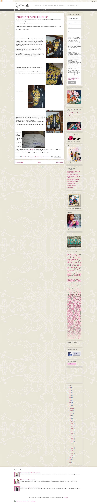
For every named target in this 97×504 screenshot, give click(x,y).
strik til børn (79, 336)
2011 (70, 403)
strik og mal (73, 285)
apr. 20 (72, 433)
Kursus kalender (48, 9)
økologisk (78, 338)
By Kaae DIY (70, 290)
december (72, 406)
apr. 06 (72, 450)
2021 (70, 387)
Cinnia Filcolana (77, 302)
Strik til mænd (74, 317)
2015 (70, 397)
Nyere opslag (19, 162)
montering (73, 335)
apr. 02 (72, 453)
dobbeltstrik (71, 332)
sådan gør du (76, 264)
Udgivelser (32, 9)
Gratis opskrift (73, 297)
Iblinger (77, 279)
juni (70, 416)
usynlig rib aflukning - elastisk (73, 179)
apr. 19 (72, 434)
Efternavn (70, 31)
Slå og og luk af (76, 304)
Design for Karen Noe (77, 299)
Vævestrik (75, 310)
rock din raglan (70, 313)
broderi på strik (78, 293)
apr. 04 (72, 452)
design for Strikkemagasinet (76, 331)
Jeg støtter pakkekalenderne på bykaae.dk (74, 259)
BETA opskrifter (78, 323)
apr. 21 (72, 431)
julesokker (72, 333)
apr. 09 (72, 447)
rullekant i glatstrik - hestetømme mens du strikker (73, 172)
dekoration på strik (77, 301)
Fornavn (70, 27)
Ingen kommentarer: (45, 156)
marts (71, 457)
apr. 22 (72, 429)
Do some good (70, 312)
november (72, 408)
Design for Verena (76, 326)
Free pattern (69, 315)
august (71, 413)
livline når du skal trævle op (72, 174)
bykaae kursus (74, 276)
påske (79, 335)
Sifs (72, 265)
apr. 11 (72, 441)
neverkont (69, 305)
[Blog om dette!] (56, 157)
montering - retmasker (71, 185)
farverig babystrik (70, 307)
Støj (76, 303)
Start (39, 162)
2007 (70, 462)
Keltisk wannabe (70, 303)
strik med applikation (77, 305)
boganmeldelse (71, 308)
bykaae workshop (74, 262)
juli (70, 415)
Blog (26, 9)
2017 (70, 393)
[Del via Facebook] (58, 157)
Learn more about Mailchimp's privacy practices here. (73, 78)
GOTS (74, 315)
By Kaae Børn (71, 280)
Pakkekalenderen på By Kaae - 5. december (30, 486)
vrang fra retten (70, 187)
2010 (70, 405)
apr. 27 (72, 425)
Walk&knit (70, 330)
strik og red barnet (78, 322)
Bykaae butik (71, 324)
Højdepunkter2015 (72, 300)
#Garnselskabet (77, 311)
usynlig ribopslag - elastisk (72, 181)
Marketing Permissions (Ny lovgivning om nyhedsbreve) (74, 38)
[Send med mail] (54, 157)
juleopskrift (78, 321)
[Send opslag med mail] (52, 156)
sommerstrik (69, 336)
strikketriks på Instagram (71, 338)
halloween (76, 332)
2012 (70, 402)
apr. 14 (72, 439)
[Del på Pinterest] (60, 157)
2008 (70, 461)
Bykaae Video (78, 291)
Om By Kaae (19, 9)
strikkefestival (70, 278)
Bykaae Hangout (74, 309)
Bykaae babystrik (72, 292)
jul (74, 274)
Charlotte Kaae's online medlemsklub (73, 314)
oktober (71, 410)
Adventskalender (71, 323)
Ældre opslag (59, 162)
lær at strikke (77, 312)
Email (69, 23)
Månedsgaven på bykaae (73, 271)
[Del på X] (57, 157)
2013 (70, 400)
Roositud (69, 317)
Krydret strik (71, 254)
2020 (70, 389)
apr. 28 (72, 423)
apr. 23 (72, 428)
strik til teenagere (72, 337)
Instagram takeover (70, 328)
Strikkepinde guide (78, 329)
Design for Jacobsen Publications (74, 287)
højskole (70, 302)
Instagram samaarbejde (76, 327)
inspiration (72, 294)
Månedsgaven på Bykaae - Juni (27, 479)
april (71, 420)
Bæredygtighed (77, 313)
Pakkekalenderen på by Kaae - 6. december (30, 472)
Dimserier (70, 269)
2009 (70, 459)
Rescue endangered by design (74, 316)
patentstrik (79, 296)
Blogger (66, 497)
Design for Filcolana (74, 256)
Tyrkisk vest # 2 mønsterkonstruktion (32, 17)
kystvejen (69, 273)
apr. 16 (72, 438)
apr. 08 (72, 448)
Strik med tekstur (78, 307)
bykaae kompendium (76, 318)
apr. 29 (72, 421)
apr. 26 (72, 426)
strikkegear (78, 337)
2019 (70, 390)
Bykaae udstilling (70, 325)
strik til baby (74, 336)
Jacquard (77, 328)
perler (27, 150)
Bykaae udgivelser (77, 324)
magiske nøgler (77, 275)
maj (70, 418)
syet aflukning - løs (71, 183)
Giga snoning (76, 295)
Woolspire (77, 288)
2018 (70, 392)
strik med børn (70, 322)
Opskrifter (40, 9)
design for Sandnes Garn (71, 319)
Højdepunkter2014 (71, 296)
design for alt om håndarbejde (74, 306)
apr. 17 (72, 436)
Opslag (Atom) (42, 167)
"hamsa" (32, 149)
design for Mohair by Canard (73, 289)
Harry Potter (79, 315)
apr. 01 (72, 455)
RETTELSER (72, 329)
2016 (70, 395)
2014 (70, 398)
